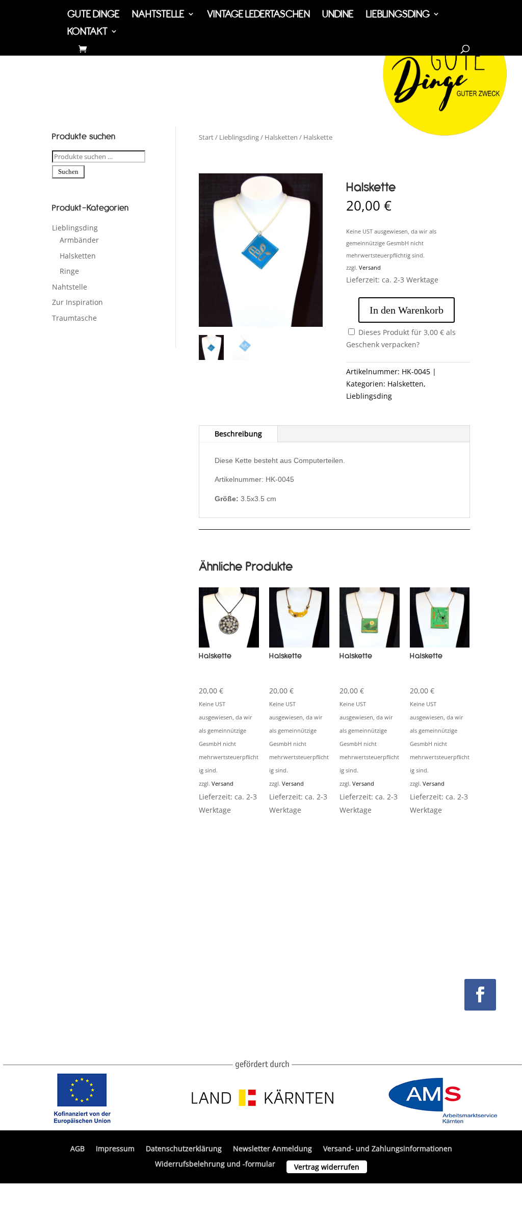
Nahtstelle (158, 15)
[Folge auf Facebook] (480, 995)
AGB (77, 1149)
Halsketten (78, 256)
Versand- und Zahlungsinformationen (387, 1149)
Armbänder (79, 240)
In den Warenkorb (406, 310)
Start (206, 137)
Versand (370, 267)
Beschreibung (238, 433)
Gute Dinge (93, 15)
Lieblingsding (398, 15)
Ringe (69, 271)
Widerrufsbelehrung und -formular (215, 1164)
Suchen (68, 171)
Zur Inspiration (77, 302)
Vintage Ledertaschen (258, 15)
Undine (338, 15)
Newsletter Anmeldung (272, 1149)
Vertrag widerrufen (326, 1167)
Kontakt (87, 32)
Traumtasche (74, 318)
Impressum (115, 1149)
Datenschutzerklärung (184, 1149)
